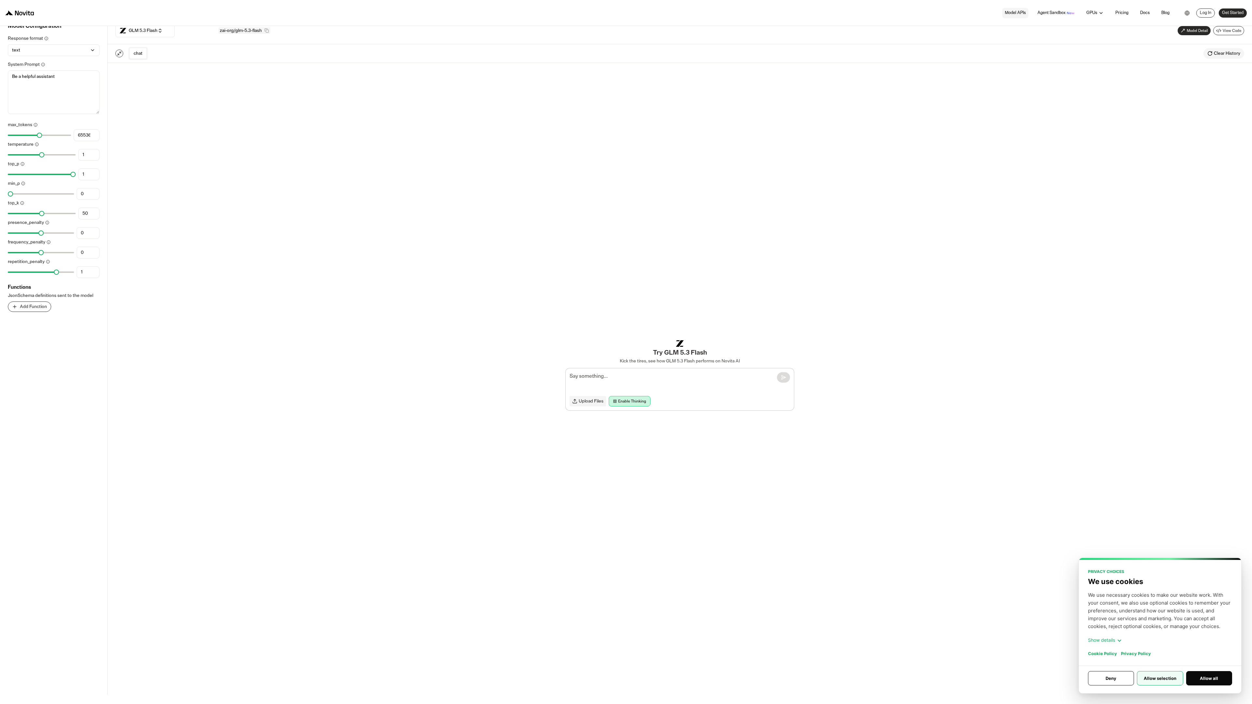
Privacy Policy (1136, 653)
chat (138, 53)
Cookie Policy (1102, 653)
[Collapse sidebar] (119, 53)
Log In (1205, 13)
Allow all (1209, 678)
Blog (1165, 13)
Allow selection (1160, 678)
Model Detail (1197, 31)
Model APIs (1015, 13)
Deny (1111, 678)
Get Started (1233, 13)
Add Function (33, 306)
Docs (1145, 13)
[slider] (39, 135)
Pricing (1121, 13)
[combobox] (1187, 13)
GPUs (1091, 13)
